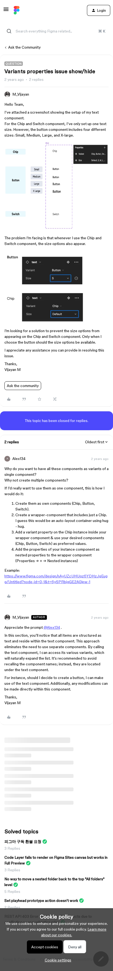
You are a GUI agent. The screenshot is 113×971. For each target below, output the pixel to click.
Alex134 (19, 458)
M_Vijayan (20, 94)
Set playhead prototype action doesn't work (41, 900)
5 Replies (12, 891)
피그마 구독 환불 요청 (22, 841)
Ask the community (23, 385)
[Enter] (9, 31)
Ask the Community (24, 47)
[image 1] (56, 230)
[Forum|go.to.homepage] (16, 10)
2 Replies (12, 907)
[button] (6, 11)
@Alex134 (52, 627)
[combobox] (56, 31)
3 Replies (12, 848)
